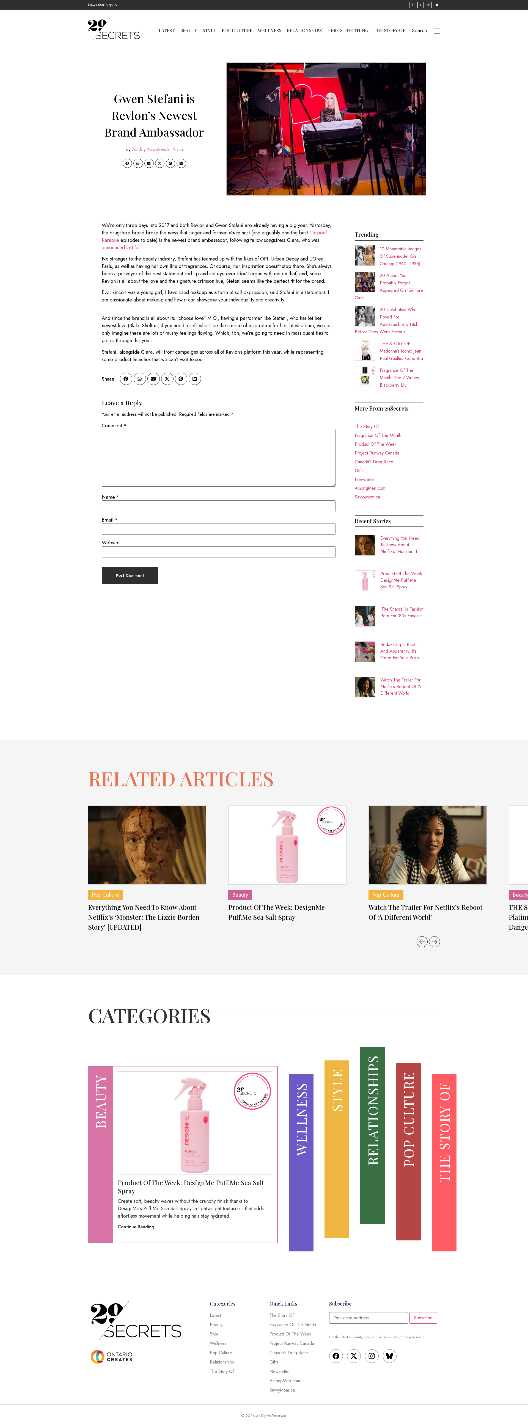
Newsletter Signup (102, 5)
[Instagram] (372, 1356)
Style (209, 30)
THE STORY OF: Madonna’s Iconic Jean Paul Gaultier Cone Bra (401, 351)
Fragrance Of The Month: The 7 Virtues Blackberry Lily (399, 377)
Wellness (269, 30)
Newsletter (365, 479)
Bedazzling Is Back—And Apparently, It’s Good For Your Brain (400, 651)
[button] (127, 163)
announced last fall (121, 247)
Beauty (188, 30)
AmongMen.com (370, 488)
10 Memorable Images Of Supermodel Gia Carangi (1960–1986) (400, 256)
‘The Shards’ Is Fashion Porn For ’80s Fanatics (402, 612)
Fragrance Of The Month (378, 435)
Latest (167, 30)
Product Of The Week (376, 444)
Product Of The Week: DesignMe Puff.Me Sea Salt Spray (402, 580)
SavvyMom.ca (367, 497)
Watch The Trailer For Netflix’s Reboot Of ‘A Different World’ (400, 686)
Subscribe (423, 1318)
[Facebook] (336, 1356)
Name (110, 497)
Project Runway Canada (377, 453)
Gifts (359, 470)
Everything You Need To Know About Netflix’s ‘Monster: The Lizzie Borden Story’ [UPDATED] (401, 545)
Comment (114, 425)
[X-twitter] (354, 1356)
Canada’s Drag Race (374, 462)
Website (111, 542)
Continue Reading (136, 1227)
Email (110, 519)
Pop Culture (237, 30)
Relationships (304, 30)
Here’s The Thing (347, 30)
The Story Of (389, 30)
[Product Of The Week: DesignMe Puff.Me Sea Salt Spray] (287, 844)
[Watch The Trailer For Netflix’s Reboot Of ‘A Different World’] (428, 844)
